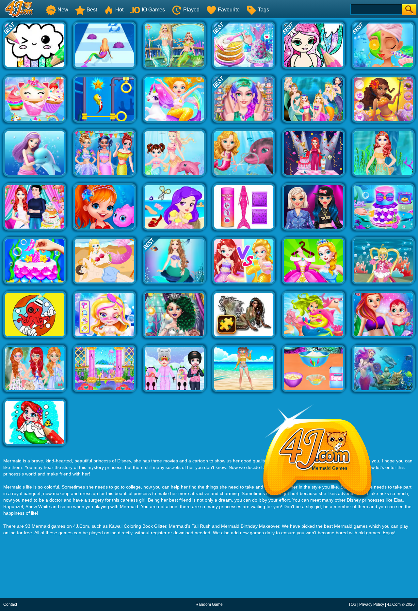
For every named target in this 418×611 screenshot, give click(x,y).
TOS (352, 604)
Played (191, 9)
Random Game (209, 604)
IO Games (153, 9)
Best (92, 9)
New (62, 9)
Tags (263, 9)
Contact (10, 604)
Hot (119, 9)
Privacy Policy (371, 604)
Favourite (229, 9)
